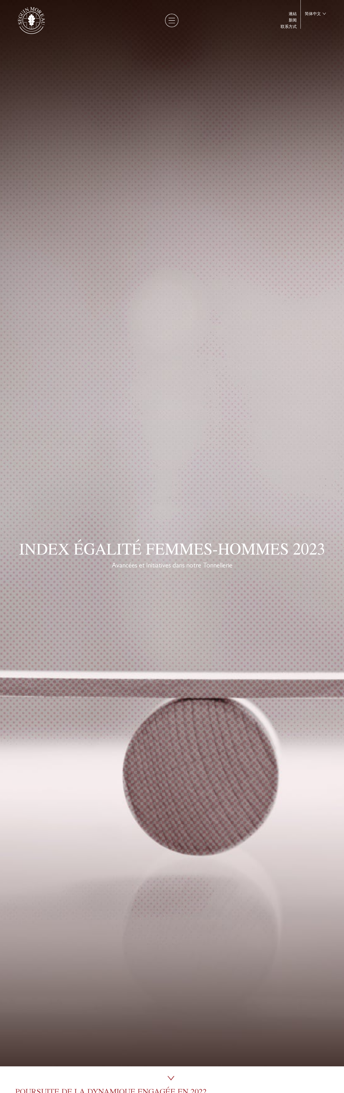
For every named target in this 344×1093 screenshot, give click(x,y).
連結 (293, 14)
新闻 (293, 20)
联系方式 (289, 26)
